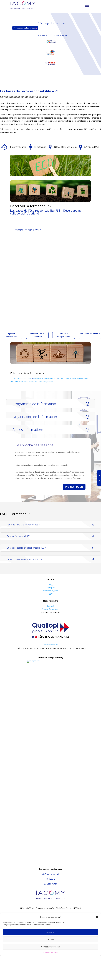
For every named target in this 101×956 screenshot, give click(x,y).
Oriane (52, 879)
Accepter (50, 932)
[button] (97, 917)
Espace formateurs (50, 609)
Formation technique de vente (22, 381)
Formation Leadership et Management (72, 378)
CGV (50, 593)
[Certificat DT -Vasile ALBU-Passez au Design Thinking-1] (34, 660)
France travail (52, 874)
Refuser (50, 939)
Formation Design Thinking (44, 381)
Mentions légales (50, 590)
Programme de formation (24, 28)
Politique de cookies (50, 952)
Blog (51, 584)
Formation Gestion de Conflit (21, 378)
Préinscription (74, 486)
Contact (50, 606)
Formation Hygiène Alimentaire (45, 378)
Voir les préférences (50, 946)
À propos (50, 587)
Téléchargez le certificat (51, 644)
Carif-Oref (52, 883)
